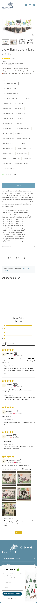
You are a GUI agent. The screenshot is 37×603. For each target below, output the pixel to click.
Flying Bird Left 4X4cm (8, 128)
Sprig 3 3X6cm (27, 158)
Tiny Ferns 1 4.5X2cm (8, 153)
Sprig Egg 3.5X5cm (21, 118)
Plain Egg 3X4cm (7, 108)
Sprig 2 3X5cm (16, 158)
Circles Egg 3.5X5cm (8, 118)
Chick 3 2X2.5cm (19, 103)
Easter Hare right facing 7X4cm (10, 98)
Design (3, 80)
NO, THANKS (12, 598)
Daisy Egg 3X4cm (19, 108)
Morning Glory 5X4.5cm (8, 138)
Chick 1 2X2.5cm (26, 98)
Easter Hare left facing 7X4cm (10, 93)
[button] (6, 59)
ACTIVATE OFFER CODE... (12, 594)
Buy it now (18, 185)
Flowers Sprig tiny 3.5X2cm (24, 148)
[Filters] (4, 344)
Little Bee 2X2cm (19, 133)
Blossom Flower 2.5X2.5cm (21, 163)
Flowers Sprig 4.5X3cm (8, 148)
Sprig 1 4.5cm (6, 158)
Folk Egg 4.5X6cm (20, 113)
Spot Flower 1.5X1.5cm (8, 143)
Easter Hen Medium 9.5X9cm (10, 83)
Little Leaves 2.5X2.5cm (9, 168)
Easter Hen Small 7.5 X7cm (9, 88)
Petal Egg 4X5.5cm (7, 123)
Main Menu (6, 564)
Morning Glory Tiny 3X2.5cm (23, 138)
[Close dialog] (35, 567)
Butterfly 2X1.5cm (7, 133)
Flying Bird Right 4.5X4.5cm (23, 128)
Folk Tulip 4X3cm (7, 163)
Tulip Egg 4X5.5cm (20, 123)
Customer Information (11, 558)
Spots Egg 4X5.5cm (8, 113)
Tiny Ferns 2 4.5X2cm (22, 153)
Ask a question (5, 252)
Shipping (10, 63)
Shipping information (6, 247)
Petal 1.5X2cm (21, 143)
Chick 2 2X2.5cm (7, 103)
